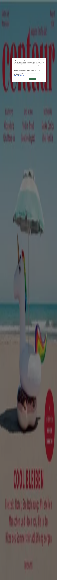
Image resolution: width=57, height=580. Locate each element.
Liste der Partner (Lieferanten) (18, 75)
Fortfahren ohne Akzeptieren (41, 59)
